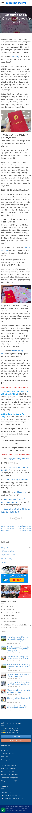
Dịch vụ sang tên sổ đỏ (8, 768)
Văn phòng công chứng (8, 765)
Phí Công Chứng (6, 558)
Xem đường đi (16, 736)
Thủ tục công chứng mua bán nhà (16, 480)
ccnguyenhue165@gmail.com (18, 459)
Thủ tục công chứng (8, 555)
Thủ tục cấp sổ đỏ (7, 551)
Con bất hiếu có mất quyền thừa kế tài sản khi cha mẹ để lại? (24, 528)
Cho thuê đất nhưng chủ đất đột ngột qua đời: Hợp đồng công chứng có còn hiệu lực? (17, 639)
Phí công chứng (16, 740)
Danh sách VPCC (6, 757)
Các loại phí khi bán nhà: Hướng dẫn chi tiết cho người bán (18, 691)
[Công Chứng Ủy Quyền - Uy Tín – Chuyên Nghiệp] (16, 3)
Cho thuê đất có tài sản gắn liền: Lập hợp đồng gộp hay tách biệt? (18, 657)
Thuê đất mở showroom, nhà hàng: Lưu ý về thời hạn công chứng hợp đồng (18, 666)
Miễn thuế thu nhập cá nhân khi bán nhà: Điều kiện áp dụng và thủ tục (18, 683)
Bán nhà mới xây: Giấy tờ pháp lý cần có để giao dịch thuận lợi (17, 707)
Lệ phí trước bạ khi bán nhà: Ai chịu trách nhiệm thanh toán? (18, 675)
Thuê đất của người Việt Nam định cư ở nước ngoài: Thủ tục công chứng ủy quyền (18, 649)
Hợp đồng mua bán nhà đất (9, 774)
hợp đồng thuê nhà (20, 492)
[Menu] (2, 3)
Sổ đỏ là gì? (16, 56)
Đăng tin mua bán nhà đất (9, 781)
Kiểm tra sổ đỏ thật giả (8, 771)
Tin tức (16, 12)
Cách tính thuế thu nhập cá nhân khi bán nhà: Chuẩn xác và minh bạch (18, 699)
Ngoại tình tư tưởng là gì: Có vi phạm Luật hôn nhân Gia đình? (8, 528)
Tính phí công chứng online (9, 778)
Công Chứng (17, 808)
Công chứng (5, 547)
